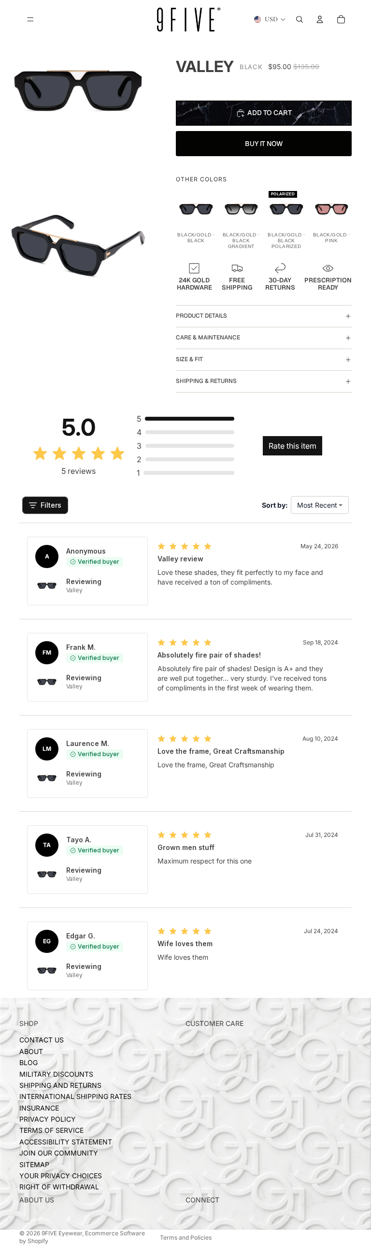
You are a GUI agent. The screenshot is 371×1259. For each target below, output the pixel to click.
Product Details (201, 316)
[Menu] (30, 19)
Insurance (39, 1108)
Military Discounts (56, 1074)
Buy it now (264, 143)
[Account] (319, 19)
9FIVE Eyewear (62, 1233)
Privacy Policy (47, 1119)
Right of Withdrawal (59, 1187)
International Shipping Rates (75, 1097)
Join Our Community (58, 1153)
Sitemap (34, 1164)
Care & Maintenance (208, 337)
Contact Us (41, 1040)
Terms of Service (51, 1131)
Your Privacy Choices (60, 1176)
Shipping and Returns (60, 1085)
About (31, 1051)
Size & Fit (189, 359)
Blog (28, 1063)
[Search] (299, 19)
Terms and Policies (186, 1237)
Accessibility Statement (65, 1142)
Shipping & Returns (206, 381)
